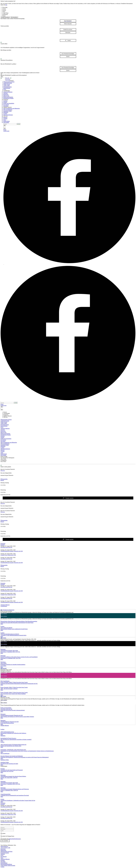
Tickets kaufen (69, 498)
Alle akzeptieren (14, 17)
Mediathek (5, 112)
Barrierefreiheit (6, 88)
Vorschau (5, 93)
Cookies (2, 866)
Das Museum (4, 856)
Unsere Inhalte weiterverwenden (8, 865)
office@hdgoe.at (4, 846)
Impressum (3, 849)
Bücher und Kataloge (8, 97)
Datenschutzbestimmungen (15, 838)
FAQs (4, 89)
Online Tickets (6, 84)
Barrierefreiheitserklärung (6, 864)
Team (4, 119)
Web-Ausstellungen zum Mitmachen (11, 108)
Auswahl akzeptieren (5, 17)
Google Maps (5, 13)
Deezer (3, 15)
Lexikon (5, 113)
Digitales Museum (7, 416)
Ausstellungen (6, 413)
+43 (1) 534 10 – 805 (5, 847)
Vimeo (3, 11)
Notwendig (4, 7)
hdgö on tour (6, 95)
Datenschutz (3, 850)
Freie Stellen (6, 122)
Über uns (5, 417)
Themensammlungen (8, 114)
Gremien (5, 118)
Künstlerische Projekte (8, 98)
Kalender (5, 100)
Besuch (5, 412)
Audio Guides (6, 85)
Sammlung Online (7, 111)
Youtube (4, 10)
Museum (5, 117)
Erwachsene (6, 104)
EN (4, 128)
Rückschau (5, 94)
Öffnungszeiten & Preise (8, 81)
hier (6, 4)
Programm (5, 414)
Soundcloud (5, 14)
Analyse (4, 8)
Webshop (3, 854)
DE (4, 125)
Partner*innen (6, 121)
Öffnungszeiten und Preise (6, 851)
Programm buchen (7, 86)
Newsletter (5, 106)
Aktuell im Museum (7, 92)
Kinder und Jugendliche (8, 103)
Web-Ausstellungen (7, 109)
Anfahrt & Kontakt (7, 83)
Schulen (5, 102)
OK (1, 76)
